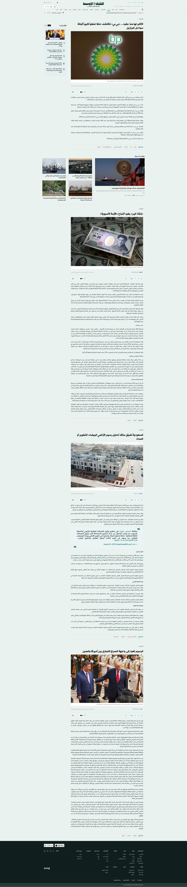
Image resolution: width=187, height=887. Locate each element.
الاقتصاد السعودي (131, 637)
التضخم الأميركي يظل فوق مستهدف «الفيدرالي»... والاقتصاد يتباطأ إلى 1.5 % (54, 57)
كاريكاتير (124, 856)
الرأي (113, 9)
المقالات (124, 854)
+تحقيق (132, 874)
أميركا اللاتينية (131, 863)
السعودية (116, 637)
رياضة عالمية (141, 874)
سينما (107, 858)
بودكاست (65, 9)
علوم (98, 856)
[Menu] (142, 9)
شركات (126, 147)
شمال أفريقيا (139, 858)
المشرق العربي (139, 861)
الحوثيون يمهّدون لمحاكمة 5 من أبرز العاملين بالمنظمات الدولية (122, 13)
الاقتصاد (108, 9)
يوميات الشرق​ (85, 9)
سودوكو (106, 872)
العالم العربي (141, 854)
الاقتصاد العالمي (118, 147)
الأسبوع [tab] (46, 25)
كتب (107, 854)
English (139, 2)
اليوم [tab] (49, 25)
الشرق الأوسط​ (121, 9)
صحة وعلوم (97, 9)
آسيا (133, 858)
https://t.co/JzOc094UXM (125, 540)
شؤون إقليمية (140, 863)
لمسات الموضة (79, 858)
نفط (135, 147)
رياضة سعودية (140, 870)
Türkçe (135, 2)
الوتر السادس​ (105, 856)
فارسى (128, 2)
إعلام (107, 861)
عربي (142, 2)
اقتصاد (134, 420)
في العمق (74, 9)
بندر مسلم (136, 493)
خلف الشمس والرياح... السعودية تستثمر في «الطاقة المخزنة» (54, 50)
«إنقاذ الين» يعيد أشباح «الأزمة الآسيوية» (121, 214)
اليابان (128, 420)
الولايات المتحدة (131, 854)
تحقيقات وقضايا (131, 872)
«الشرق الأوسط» (136, 85)
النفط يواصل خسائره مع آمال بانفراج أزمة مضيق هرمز (128, 188)
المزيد (57, 9)
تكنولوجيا (91, 9)
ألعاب (61, 9)
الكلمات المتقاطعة (105, 870)
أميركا (123, 835)
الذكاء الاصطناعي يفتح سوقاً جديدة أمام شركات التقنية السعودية (54, 64)
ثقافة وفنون (103, 9)
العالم (116, 9)
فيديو (70, 9)
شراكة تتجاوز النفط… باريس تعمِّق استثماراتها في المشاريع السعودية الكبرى (54, 70)
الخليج (141, 856)
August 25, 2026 (110, 544)
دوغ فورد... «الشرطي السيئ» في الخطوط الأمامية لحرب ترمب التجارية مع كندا (54, 44)
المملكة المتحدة (107, 147)
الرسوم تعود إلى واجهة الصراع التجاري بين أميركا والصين (112, 651)
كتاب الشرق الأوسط (122, 858)
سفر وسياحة (79, 856)
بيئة (98, 858)
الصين (128, 835)
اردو (131, 2)
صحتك (98, 854)
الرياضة (79, 9)
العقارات (123, 637)
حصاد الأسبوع (131, 870)
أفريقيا (133, 861)
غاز (131, 147)
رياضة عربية (141, 872)
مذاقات (80, 854)
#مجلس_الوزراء (125, 531)
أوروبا (133, 856)
